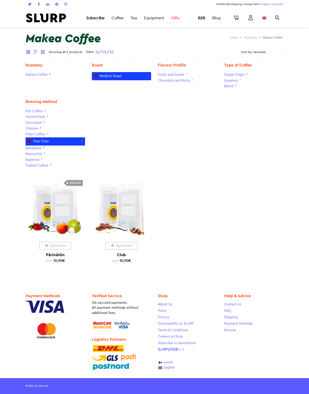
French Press (35, 117)
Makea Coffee (37, 74)
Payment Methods (238, 323)
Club (121, 255)
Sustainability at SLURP (176, 323)
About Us (165, 304)
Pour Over (41, 141)
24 (97, 52)
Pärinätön (55, 255)
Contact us (232, 304)
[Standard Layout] (28, 52)
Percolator (34, 122)
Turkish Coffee (37, 165)
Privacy (163, 317)
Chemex (32, 128)
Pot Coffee (34, 111)
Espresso (231, 80)
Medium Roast (111, 76)
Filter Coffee (35, 134)
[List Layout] (35, 52)
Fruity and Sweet (171, 74)
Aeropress (33, 148)
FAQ (227, 310)
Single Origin (234, 74)
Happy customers (272, 4)
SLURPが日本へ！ (171, 349)
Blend (228, 86)
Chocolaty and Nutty (174, 80)
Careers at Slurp (170, 336)
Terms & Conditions (173, 330)
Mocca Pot (34, 154)
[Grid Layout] (42, 52)
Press (162, 310)
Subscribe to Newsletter (177, 343)
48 (104, 52)
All (112, 52)
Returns (230, 330)
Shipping (231, 317)
